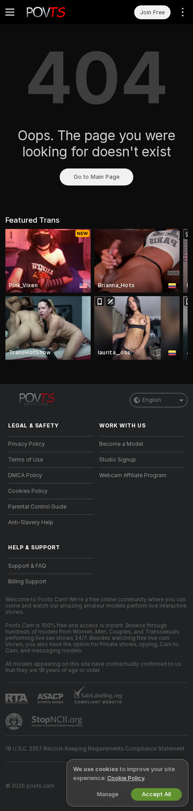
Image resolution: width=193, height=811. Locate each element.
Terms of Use (25, 460)
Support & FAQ (27, 566)
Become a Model (121, 444)
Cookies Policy (28, 491)
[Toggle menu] (10, 12)
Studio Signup (117, 460)
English (151, 400)
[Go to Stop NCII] (57, 721)
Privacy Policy (26, 444)
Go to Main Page (96, 176)
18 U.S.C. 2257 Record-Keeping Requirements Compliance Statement (94, 749)
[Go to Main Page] (58, 12)
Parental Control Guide (37, 507)
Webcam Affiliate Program (133, 475)
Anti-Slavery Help (30, 522)
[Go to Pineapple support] (14, 721)
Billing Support (27, 581)
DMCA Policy (25, 475)
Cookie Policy (125, 778)
